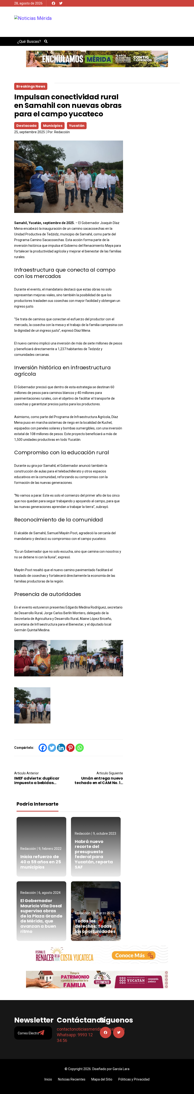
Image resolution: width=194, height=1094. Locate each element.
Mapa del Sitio (101, 1079)
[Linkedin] (61, 748)
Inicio (48, 1079)
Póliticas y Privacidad (134, 1079)
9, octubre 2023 (104, 833)
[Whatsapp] (79, 748)
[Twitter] (61, 3)
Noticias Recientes (71, 1079)
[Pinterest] (70, 748)
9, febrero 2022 (50, 849)
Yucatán (76, 125)
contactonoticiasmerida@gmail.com (91, 1029)
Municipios (52, 125)
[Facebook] (53, 3)
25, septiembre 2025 (29, 132)
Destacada (26, 125)
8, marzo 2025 (104, 913)
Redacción (62, 132)
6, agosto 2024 (50, 893)
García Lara (121, 1069)
